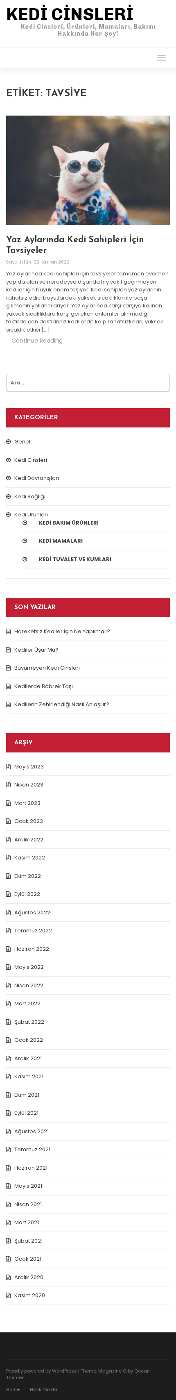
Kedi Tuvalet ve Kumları (75, 559)
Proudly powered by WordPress (41, 1371)
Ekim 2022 (27, 876)
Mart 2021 (26, 1222)
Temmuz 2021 (32, 1149)
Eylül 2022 (27, 894)
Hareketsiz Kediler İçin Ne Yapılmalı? (62, 631)
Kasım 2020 (29, 1295)
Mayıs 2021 (28, 1186)
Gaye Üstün (19, 262)
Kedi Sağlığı (29, 496)
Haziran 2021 (30, 1168)
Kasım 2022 (29, 857)
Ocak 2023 (28, 821)
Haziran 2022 (31, 949)
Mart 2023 (27, 803)
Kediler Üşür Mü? (36, 650)
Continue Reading (37, 340)
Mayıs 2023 (29, 766)
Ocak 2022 (28, 1040)
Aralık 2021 (28, 1058)
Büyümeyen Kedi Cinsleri (47, 668)
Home (13, 1389)
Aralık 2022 (28, 839)
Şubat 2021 (28, 1241)
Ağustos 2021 (31, 1131)
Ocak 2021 (27, 1259)
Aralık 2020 (28, 1277)
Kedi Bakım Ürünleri (69, 523)
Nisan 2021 (28, 1204)
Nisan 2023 (28, 785)
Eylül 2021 (26, 1113)
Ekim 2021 (26, 1095)
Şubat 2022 (29, 1022)
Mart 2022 (27, 1003)
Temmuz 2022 (33, 930)
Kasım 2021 (28, 1076)
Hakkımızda (43, 1389)
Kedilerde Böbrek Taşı (43, 686)
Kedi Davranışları (36, 478)
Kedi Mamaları (61, 541)
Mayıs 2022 (29, 967)
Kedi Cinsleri (30, 460)
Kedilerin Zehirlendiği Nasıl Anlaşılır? (61, 704)
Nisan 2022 (28, 985)
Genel (22, 441)
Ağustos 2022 (32, 912)
